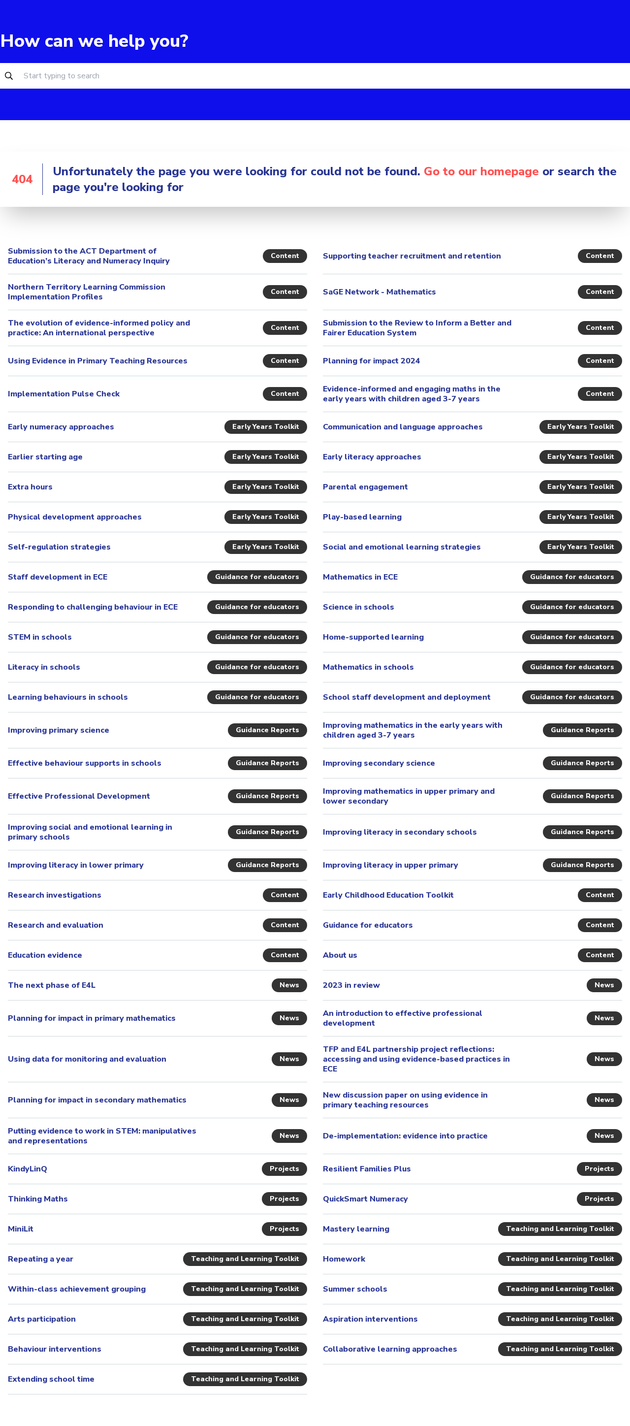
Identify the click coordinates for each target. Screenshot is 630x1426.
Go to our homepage (481, 171)
